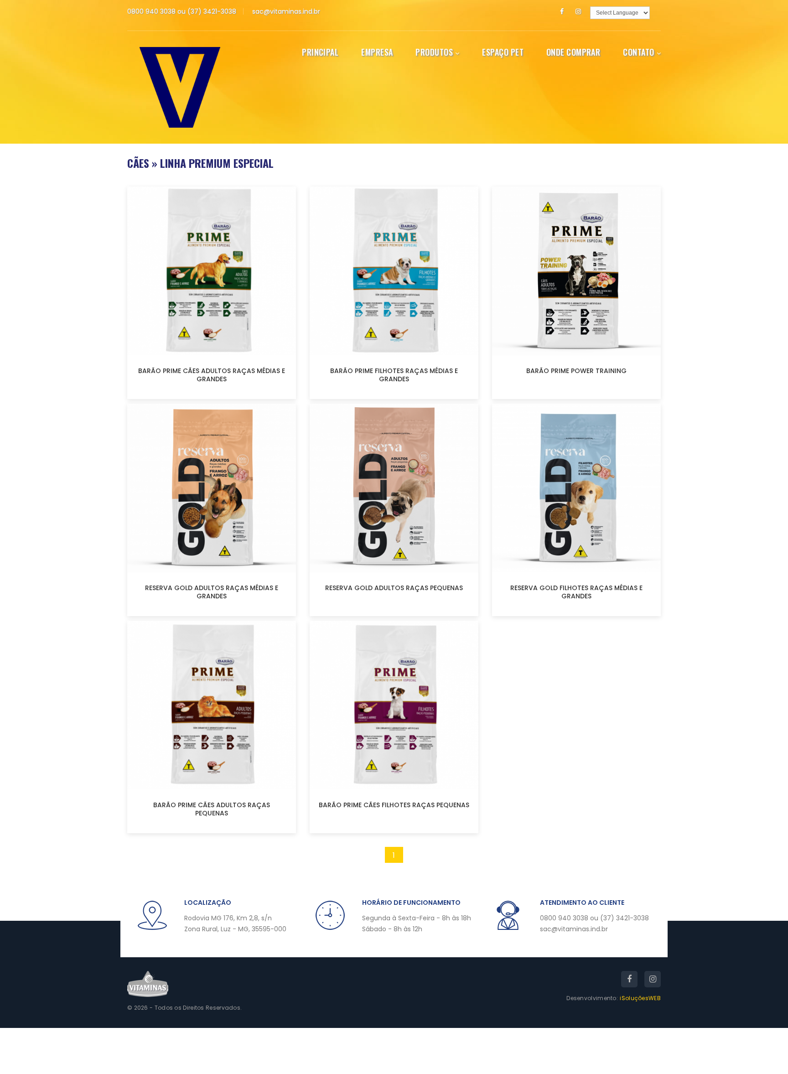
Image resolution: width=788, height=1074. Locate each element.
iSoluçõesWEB (640, 998)
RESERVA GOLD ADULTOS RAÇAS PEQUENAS (394, 588)
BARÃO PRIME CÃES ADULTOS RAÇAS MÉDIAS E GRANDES (211, 375)
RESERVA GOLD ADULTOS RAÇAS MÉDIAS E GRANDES (211, 592)
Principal (320, 52)
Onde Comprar (573, 52)
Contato (638, 52)
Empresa (377, 52)
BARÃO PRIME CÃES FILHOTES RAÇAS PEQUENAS (394, 805)
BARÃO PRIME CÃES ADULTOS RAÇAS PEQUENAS (211, 809)
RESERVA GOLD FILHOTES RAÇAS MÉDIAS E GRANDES (576, 592)
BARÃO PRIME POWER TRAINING (576, 371)
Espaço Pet (503, 52)
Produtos (434, 52)
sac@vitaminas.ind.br (286, 11)
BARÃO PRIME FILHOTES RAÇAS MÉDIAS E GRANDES (394, 375)
